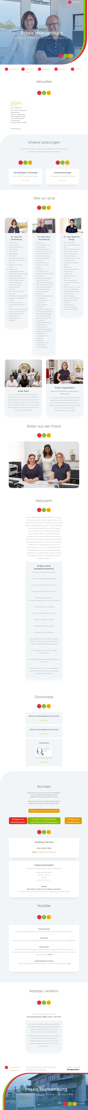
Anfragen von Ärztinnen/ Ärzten (44, 811)
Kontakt (62, 69)
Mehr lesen (25, 180)
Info (20, 108)
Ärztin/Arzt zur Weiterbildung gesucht (16, 103)
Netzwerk (46, 69)
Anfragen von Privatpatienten (73, 820)
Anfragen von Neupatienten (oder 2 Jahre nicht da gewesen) (44, 820)
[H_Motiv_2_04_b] (44, 487)
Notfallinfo (77, 2)
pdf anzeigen (44, 720)
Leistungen (13, 69)
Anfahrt (78, 69)
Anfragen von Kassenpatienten (18, 820)
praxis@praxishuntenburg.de (46, 852)
